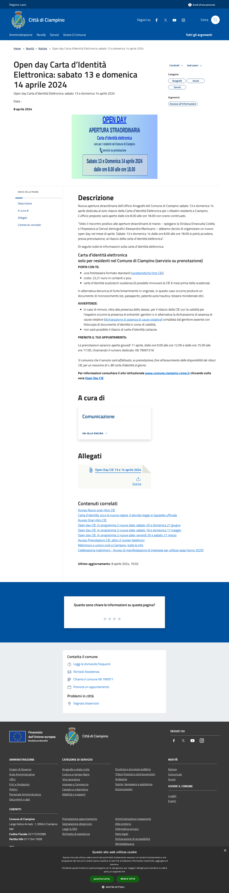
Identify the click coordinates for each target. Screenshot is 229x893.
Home (17, 48)
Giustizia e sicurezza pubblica (133, 769)
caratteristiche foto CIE (146, 273)
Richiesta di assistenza (76, 834)
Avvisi (172, 779)
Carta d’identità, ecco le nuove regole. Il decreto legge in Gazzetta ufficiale (127, 515)
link (123, 871)
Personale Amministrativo (25, 794)
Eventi (172, 801)
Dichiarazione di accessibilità (132, 839)
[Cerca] (215, 20)
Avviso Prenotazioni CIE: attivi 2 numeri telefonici (111, 540)
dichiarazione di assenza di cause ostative (133, 319)
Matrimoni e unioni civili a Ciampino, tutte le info (110, 545)
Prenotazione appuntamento (79, 819)
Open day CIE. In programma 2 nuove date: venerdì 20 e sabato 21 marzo (127, 535)
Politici (13, 789)
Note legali (121, 834)
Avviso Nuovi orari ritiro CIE (96, 510)
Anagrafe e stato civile (75, 769)
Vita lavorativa (71, 779)
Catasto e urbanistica (75, 789)
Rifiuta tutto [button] (128, 878)
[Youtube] (173, 19)
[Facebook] (155, 19)
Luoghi (172, 796)
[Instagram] (182, 19)
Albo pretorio (123, 824)
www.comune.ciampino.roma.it (167, 373)
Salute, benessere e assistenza (133, 784)
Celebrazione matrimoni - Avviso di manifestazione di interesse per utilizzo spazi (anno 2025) (141, 550)
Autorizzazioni (124, 789)
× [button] (225, 850)
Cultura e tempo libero (75, 774)
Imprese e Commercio (75, 784)
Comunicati (175, 774)
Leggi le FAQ (69, 829)
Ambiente (121, 779)
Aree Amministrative (22, 774)
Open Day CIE (94, 378)
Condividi (174, 65)
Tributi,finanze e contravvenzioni (135, 774)
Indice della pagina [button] (28, 192)
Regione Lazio (17, 5)
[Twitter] (164, 19)
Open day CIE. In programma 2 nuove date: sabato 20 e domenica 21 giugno (129, 525)
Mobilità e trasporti (74, 794)
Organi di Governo (20, 769)
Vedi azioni (193, 65)
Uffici (12, 779)
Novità (30, 48)
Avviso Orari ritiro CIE (92, 520)
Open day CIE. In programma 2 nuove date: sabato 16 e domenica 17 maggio (129, 530)
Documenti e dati (19, 799)
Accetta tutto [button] (102, 879)
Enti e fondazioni (19, 784)
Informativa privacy (127, 829)
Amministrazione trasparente (133, 819)
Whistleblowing (124, 844)
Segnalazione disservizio (77, 824)
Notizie (42, 48)
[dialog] (114, 870)
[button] (114, 887)
